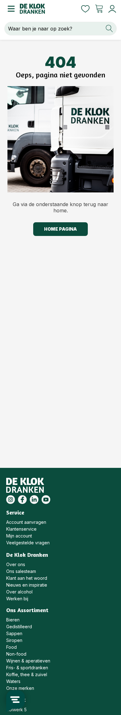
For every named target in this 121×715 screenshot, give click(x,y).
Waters (13, 681)
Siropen (14, 640)
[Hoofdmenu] (10, 8)
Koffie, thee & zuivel (26, 674)
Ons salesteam (21, 571)
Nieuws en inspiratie (26, 585)
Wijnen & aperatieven (28, 660)
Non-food (16, 654)
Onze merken (20, 688)
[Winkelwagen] (99, 9)
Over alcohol (19, 591)
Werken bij (17, 598)
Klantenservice (21, 529)
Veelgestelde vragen (28, 542)
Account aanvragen (26, 522)
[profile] (111, 8)
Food (11, 647)
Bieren (13, 619)
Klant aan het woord (26, 578)
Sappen (14, 633)
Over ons (15, 564)
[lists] (85, 9)
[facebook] (22, 499)
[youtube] (46, 499)
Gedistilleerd (19, 626)
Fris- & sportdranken (27, 667)
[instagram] (10, 499)
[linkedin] (34, 499)
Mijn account (19, 535)
